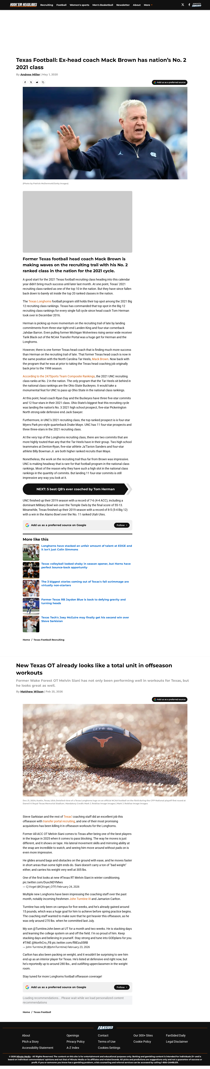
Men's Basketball (102, 4)
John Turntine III (80, 899)
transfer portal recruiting (59, 821)
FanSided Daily (176, 1035)
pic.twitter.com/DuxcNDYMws (43, 882)
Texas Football (42, 1012)
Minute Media (23, 1056)
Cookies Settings (109, 1047)
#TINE (27, 942)
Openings (73, 1035)
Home (26, 639)
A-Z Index (73, 1047)
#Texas (65, 877)
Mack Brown (100, 359)
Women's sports (79, 4)
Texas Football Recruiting (49, 639)
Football (61, 4)
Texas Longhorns (39, 301)
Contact (103, 1035)
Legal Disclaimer (177, 1041)
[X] (182, 4)
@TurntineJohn (43, 928)
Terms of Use (107, 1041)
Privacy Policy (76, 1041)
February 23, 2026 (79, 947)
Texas (68, 816)
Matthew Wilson (31, 691)
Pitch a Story (30, 1041)
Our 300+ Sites (143, 1035)
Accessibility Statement (37, 1047)
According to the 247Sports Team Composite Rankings (59, 376)
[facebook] (189, 4)
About (137, 4)
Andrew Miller (30, 74)
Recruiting (46, 4)
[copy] (43, 82)
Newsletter (123, 4)
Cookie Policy (142, 1041)
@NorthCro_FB (41, 942)
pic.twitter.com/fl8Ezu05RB (70, 942)
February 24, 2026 (68, 886)
